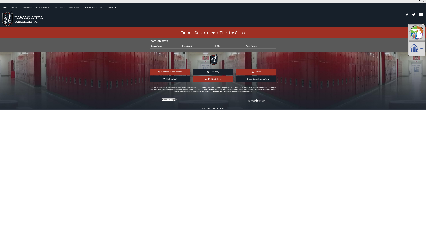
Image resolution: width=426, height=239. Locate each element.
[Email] (420, 15)
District (14, 7)
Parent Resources (42, 7)
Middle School (73, 7)
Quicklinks (111, 7)
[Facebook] (407, 15)
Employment (27, 7)
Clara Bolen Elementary (93, 7)
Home (5, 7)
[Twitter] (413, 15)
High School (58, 7)
